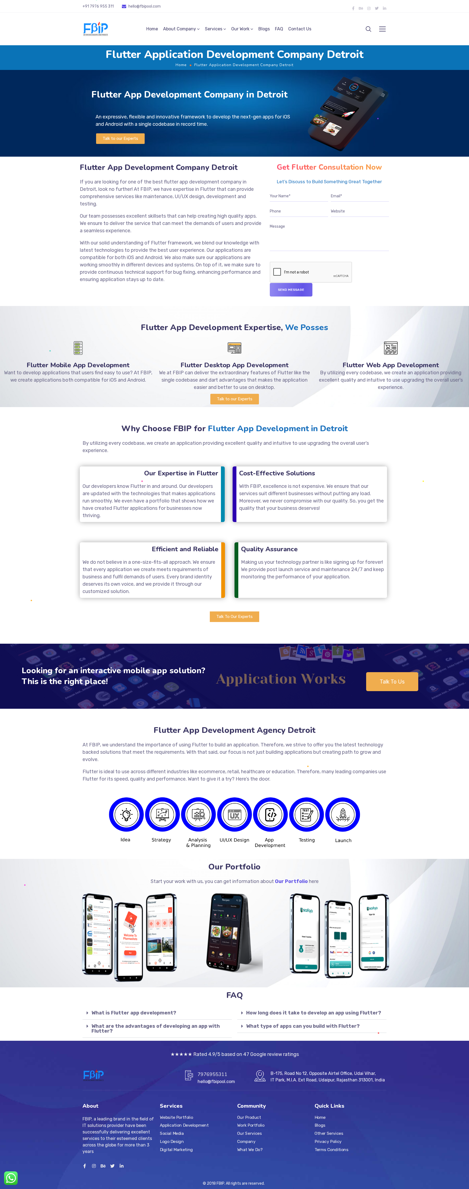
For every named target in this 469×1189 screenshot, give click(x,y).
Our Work (240, 28)
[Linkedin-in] (384, 8)
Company (246, 1141)
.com (156, 6)
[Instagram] (369, 8)
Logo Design (172, 1141)
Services (213, 28)
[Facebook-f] (353, 8)
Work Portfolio (251, 1125)
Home (152, 28)
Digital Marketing (176, 1149)
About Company (179, 28)
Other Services (329, 1133)
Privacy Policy (328, 1141)
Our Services (249, 1133)
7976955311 (212, 1074)
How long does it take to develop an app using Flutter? (313, 1013)
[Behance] (361, 8)
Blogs (264, 28)
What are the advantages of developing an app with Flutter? (155, 1028)
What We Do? (249, 1149)
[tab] (157, 1013)
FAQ (279, 28)
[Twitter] (377, 8)
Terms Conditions (331, 1149)
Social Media (172, 1133)
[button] (120, 138)
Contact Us (299, 28)
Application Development (184, 1125)
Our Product (249, 1117)
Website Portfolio (176, 1117)
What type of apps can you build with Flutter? (303, 1026)
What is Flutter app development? (133, 1013)
